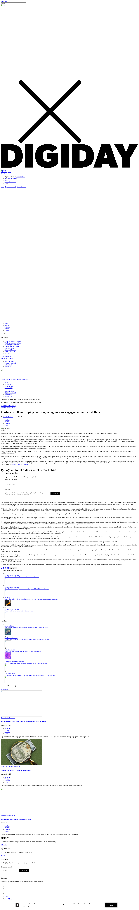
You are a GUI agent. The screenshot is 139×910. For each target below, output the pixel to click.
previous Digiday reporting (20, 464)
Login (9, 172)
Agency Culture (9, 626)
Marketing (8, 384)
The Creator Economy (11, 638)
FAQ (6, 180)
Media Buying (9, 386)
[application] (69, 905)
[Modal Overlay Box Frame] (69, 483)
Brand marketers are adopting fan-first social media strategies (23, 651)
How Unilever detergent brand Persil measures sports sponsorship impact (26, 663)
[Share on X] (6, 568)
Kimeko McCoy (8, 417)
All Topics (8, 353)
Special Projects (9, 361)
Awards (23, 187)
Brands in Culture (10, 348)
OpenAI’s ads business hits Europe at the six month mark (22, 577)
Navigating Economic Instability (10, 766)
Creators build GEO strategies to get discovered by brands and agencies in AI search (30, 675)
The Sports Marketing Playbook (14, 661)
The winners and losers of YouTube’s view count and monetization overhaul (27, 639)
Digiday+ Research (10, 363)
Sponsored (8, 597)
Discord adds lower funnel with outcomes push (15, 379)
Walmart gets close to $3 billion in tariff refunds (16, 770)
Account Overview (10, 182)
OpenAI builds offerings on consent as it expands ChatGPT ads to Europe (27, 589)
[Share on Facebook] (4, 568)
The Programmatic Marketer (13, 343)
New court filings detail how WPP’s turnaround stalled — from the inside (26, 627)
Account (3, 855)
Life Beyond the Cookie (12, 346)
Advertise (7, 898)
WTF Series (8, 365)
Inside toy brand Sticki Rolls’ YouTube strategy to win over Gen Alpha (23, 721)
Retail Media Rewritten (8, 718)
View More (4, 689)
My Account (4, 358)
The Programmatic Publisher (13, 341)
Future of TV (8, 388)
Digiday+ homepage (11, 178)
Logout (7, 183)
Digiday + (8, 187)
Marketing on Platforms (12, 344)
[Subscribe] (4, 170)
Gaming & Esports (10, 350)
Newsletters (8, 366)
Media (6, 383)
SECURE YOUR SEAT (8, 406)
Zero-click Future (10, 673)
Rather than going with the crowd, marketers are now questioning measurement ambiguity (31, 599)
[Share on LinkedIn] (1, 568)
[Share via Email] (8, 568)
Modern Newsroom (10, 351)
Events (19, 187)
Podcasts (13, 187)
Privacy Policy (9, 900)
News (2, 187)
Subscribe (4, 172)
